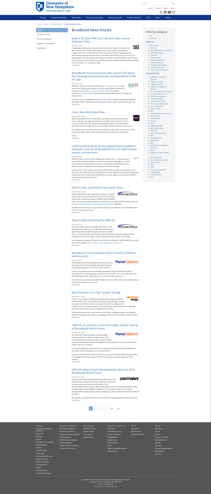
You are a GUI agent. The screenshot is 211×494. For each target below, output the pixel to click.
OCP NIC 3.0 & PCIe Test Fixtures (69, 445)
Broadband (154, 45)
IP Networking (155, 58)
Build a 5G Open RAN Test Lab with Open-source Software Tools (101, 39)
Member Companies (90, 428)
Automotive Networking (159, 104)
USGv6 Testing (155, 175)
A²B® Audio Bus (155, 109)
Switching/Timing (156, 67)
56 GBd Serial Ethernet (158, 96)
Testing (43, 17)
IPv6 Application (156, 138)
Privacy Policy (99, 486)
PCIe (152, 165)
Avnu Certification (156, 106)
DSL (151, 111)
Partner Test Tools (112, 443)
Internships (158, 428)
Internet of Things (41, 450)
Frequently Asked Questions (163, 448)
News (150, 8)
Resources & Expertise (94, 17)
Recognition (158, 445)
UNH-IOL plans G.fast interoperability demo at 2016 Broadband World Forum (103, 371)
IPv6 (151, 135)
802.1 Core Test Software (67, 428)
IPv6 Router (154, 140)
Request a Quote (89, 431)
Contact (168, 17)
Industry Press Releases (46, 43)
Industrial (153, 55)
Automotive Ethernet (158, 101)
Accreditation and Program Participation (44, 430)
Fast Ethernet (155, 118)
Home (40, 24)
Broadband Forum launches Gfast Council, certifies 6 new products (104, 254)
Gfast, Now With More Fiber (88, 112)
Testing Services (88, 437)
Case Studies (111, 428)
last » (119, 408)
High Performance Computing (161, 50)
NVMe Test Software (66, 443)
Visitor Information (160, 440)
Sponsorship (135, 428)
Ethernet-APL (155, 116)
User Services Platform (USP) (99, 91)
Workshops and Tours (137, 434)
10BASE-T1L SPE (156, 84)
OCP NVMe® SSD (156, 157)
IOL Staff (157, 443)
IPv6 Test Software (65, 437)
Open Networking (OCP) (159, 160)
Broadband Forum (113, 86)
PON (152, 167)
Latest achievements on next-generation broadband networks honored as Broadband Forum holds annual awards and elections (104, 149)
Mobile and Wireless (157, 60)
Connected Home (87, 93)
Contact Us (158, 454)
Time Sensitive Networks (159, 70)
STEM (148, 17)
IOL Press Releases (44, 39)
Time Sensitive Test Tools (67, 448)
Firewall (153, 121)
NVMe (152, 150)
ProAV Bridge (155, 172)
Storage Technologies (158, 65)
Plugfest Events (112, 440)
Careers (157, 431)
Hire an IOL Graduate (161, 437)
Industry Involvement (114, 434)
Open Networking (156, 62)
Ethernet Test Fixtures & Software (70, 434)
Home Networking (157, 53)
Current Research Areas (114, 431)
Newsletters (41, 48)
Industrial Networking (158, 133)
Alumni (157, 434)
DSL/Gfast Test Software (67, 431)
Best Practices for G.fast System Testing (96, 292)
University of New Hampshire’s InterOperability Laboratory (93, 204)
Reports (109, 445)
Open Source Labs (115, 17)
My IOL (172, 8)
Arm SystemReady (157, 99)
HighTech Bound (136, 431)
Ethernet (153, 48)
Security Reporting (111, 486)
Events (157, 8)
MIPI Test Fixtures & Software (68, 440)
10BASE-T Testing (156, 82)
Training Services (112, 451)
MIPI (151, 143)
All (151, 36)
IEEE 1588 (153, 131)
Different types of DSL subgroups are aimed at (104, 243)
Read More (76, 65)
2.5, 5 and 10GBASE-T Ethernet (161, 91)
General (153, 38)
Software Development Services (117, 448)
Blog (165, 8)
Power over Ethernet (158, 170)
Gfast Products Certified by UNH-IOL (94, 220)
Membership (76, 17)
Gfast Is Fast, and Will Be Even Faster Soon (97, 187)
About (157, 17)
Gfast (152, 123)
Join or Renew (88, 434)
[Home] (56, 7)
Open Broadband (106, 99)
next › (112, 408)
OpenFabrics (155, 162)
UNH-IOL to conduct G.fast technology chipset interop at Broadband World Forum (105, 326)
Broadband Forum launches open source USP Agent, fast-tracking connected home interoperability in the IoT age (104, 76)
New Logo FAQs (159, 451)
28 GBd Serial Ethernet (158, 94)
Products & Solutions (59, 17)
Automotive (39, 433)
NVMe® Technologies (42, 462)
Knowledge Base (112, 437)
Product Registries (134, 17)
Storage (38, 467)
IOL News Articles (56, 24)
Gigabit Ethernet (156, 126)
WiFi (151, 177)
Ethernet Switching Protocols (161, 113)
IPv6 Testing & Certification (44, 456)
